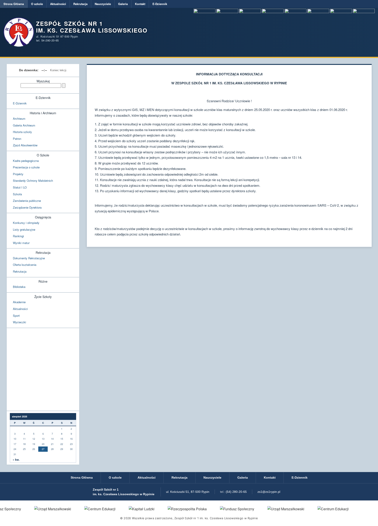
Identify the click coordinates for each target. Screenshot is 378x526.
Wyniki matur (21, 243)
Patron (17, 139)
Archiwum (19, 118)
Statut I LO (20, 187)
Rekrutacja (80, 4)
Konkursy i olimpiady (26, 223)
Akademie (19, 302)
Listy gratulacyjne (24, 229)
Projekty (18, 174)
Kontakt (140, 4)
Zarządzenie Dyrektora (27, 207)
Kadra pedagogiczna (26, 161)
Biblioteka (19, 287)
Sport (16, 315)
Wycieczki (19, 322)
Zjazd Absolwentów (25, 145)
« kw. (16, 460)
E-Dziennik (159, 4)
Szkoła (17, 194)
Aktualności (58, 4)
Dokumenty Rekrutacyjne (29, 258)
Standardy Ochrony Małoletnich (33, 180)
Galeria (123, 4)
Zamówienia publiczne (27, 201)
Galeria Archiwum (24, 125)
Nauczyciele (103, 4)
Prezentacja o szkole (26, 167)
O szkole (37, 4)
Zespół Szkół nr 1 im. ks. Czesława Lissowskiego (91, 26)
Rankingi (18, 236)
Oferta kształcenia (24, 265)
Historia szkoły (22, 132)
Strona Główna (14, 4)
